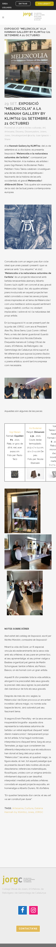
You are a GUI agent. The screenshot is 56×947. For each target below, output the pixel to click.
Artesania (9, 131)
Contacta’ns (28, 928)
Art (44, 127)
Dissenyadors (32, 131)
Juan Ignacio (42, 135)
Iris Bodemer (35, 428)
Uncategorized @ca (21, 135)
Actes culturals (33, 127)
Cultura (29, 808)
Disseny (19, 131)
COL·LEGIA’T (44, 4)
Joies (7, 135)
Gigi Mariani (14, 432)
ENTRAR (23, 4)
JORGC (39, 812)
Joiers (43, 131)
